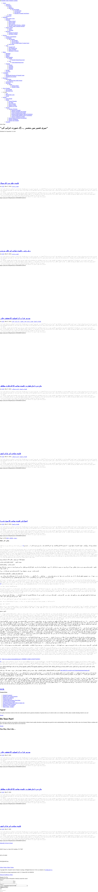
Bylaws (10, 7)
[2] (0, 583)
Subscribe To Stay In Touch (6, 843)
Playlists (7, 70)
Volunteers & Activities (11, 76)
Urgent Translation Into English (18, 112)
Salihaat (7, 56)
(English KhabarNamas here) (18, 59)
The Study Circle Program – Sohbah (17, 25)
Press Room (8, 79)
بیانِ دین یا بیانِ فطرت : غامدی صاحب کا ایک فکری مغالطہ (21, 386)
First (14, 881)
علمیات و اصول (37, 321)
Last (14, 882)
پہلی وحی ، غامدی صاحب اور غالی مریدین (15, 251)
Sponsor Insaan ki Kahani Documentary (18, 118)
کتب (13, 321)
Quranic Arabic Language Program (17, 26)
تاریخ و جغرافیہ (15, 389)
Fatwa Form (11, 44)
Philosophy (11, 8)
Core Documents (15, 9)
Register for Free (4, 887)
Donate (7, 100)
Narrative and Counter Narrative (10, 696)
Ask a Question (6, 88)
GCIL (2, 186)
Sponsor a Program (13, 109)
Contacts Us (8, 16)
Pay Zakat (11, 102)
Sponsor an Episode (16, 110)
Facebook (11, 66)
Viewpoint (8, 83)
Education (5, 17)
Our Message (17, 12)
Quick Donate (9, 98)
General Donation (13, 101)
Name (2, 879)
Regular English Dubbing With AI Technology (22, 114)
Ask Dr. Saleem (15, 41)
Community (5, 72)
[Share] (3, 890)
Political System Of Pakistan (9, 704)
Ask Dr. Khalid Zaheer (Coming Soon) (20, 43)
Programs (8, 19)
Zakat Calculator (12, 49)
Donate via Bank (12, 105)
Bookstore (8, 53)
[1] (23, 545)
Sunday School (12, 21)
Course (2, 885)
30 (12, 538)
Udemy (10, 28)
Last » (15, 538)
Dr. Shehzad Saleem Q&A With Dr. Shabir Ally (13, 703)
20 (11, 538)
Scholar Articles (15, 85)
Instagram (11, 67)
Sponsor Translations (13, 119)
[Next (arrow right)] (2, 891)
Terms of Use (3, 874)
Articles (10, 84)
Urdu (10, 61)
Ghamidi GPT (12, 47)
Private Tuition (12, 22)
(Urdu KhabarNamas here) (17, 62)
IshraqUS (8, 54)
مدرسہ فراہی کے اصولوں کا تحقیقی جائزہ (15, 318)
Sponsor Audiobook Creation (18, 116)
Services (5, 35)
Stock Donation (12, 103)
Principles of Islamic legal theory (21, 13)
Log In (7, 96)
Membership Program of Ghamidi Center (15, 75)
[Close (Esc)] (4, 890)
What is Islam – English (8, 706)
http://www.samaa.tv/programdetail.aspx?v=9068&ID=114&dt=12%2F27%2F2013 (21, 659)
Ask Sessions (12, 39)
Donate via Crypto (13, 106)
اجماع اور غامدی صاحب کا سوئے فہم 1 (14, 521)
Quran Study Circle (10, 18)
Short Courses (12, 23)
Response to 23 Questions (9, 705)
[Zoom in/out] (0, 890)
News (7, 74)
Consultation (8, 38)
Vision (10, 14)
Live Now (8, 71)
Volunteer (8, 121)
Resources (8, 31)
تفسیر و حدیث (15, 186)
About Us (8, 4)
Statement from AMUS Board (15, 80)
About (4, 3)
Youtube (10, 65)
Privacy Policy (9, 874)
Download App (9, 90)
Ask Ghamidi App (13, 48)
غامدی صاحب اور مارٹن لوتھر (10, 453)
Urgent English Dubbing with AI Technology (21, 115)
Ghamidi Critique (15, 87)
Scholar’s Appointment (11, 36)
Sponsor (7, 107)
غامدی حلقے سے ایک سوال (9, 183)
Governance (8, 5)
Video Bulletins (9, 57)
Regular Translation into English (18, 111)
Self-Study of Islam (13, 34)
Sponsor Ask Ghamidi (14, 120)
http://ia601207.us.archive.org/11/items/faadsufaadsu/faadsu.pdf (74, 670)
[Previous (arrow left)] (0, 891)
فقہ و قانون (23, 321)
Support (4, 97)
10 (10, 538)
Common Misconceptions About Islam (11, 700)
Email (2, 884)
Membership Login (10, 94)
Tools (7, 45)
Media (4, 52)
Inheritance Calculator (14, 50)
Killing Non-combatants (8, 697)
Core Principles (17, 10)
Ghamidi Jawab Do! (7, 699)
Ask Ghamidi (14, 40)
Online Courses (9, 27)
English (10, 58)
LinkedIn (11, 69)
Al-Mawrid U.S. (9, 81)
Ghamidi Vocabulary (13, 32)
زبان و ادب (17, 321)
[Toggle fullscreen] (2, 890)
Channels (8, 63)
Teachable (11, 30)
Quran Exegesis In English (9, 701)
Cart (7, 93)
